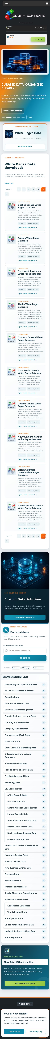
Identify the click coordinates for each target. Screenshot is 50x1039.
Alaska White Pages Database (28, 305)
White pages (26, 668)
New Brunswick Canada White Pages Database (30, 507)
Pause (30, 117)
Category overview (25, 146)
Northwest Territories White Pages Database (30, 272)
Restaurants (16, 668)
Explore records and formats (27, 227)
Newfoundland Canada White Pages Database (30, 438)
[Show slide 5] (23, 117)
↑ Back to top (25, 1003)
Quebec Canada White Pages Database (29, 206)
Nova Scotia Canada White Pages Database (30, 371)
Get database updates (25, 983)
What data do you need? (13, 646)
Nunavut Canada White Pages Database (30, 338)
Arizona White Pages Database (28, 239)
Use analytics (14, 1031)
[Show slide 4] (18, 117)
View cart (10, 41)
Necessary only (35, 1031)
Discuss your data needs (25, 617)
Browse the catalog (12, 110)
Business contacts (38, 668)
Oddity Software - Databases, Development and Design (26, 14)
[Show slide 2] (9, 117)
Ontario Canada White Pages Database (29, 405)
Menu (26, 3)
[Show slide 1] (3, 117)
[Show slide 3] (14, 117)
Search (26, 658)
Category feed (9, 183)
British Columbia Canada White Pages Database (28, 472)
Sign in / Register (41, 28)
